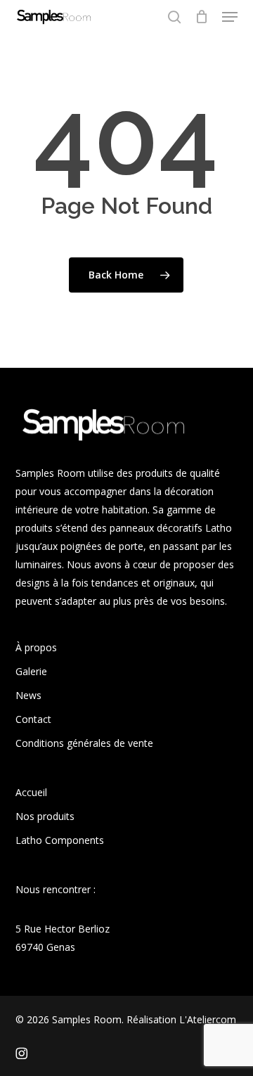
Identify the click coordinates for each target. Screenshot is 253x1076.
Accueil (31, 792)
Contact (33, 719)
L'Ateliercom (207, 1019)
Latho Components (59, 840)
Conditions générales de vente (84, 743)
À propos (36, 647)
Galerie (31, 671)
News (28, 695)
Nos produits (44, 816)
